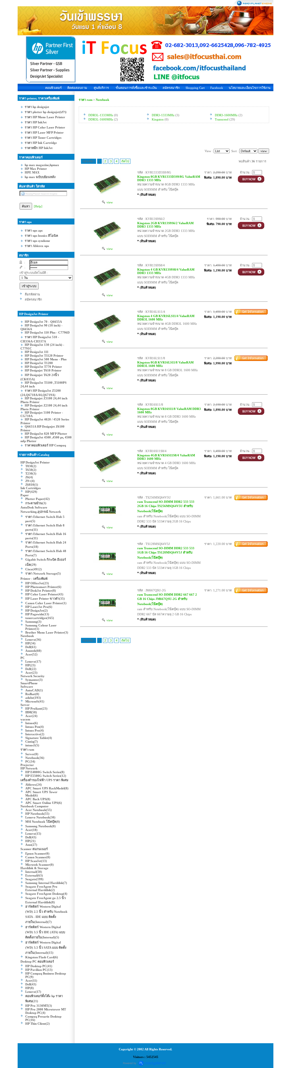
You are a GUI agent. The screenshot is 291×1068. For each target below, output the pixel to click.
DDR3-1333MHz (163, 115)
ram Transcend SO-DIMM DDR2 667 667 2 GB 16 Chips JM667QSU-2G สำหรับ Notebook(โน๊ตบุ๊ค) (167, 599)
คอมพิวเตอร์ (53, 87)
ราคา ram (85, 99)
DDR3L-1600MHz (100, 119)
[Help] (38, 206)
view (109, 202)
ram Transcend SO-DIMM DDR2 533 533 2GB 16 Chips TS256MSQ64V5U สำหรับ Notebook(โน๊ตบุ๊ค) (165, 506)
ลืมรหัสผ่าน (32, 294)
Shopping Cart (195, 87)
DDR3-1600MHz (226, 115)
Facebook (216, 87)
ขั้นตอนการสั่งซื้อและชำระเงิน (136, 87)
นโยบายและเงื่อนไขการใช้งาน (250, 87)
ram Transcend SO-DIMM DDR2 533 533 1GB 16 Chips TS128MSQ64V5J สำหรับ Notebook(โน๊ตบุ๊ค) (165, 552)
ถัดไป (125, 161)
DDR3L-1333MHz (100, 115)
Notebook (102, 99)
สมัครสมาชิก (171, 87)
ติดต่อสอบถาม (77, 87)
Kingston (158, 119)
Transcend (221, 119)
